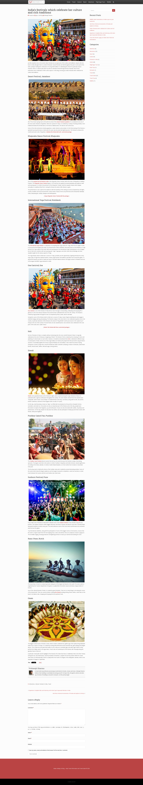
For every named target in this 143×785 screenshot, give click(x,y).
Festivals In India (43, 684)
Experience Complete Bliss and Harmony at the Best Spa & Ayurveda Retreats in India (49, 690)
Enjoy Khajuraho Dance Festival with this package (57, 196)
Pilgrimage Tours (100, 2)
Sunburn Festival (64, 522)
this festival (58, 592)
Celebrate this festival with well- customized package (59, 132)
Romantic (92, 70)
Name (30, 732)
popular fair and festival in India (40, 181)
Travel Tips (92, 78)
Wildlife (109, 2)
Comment (31, 707)
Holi (69, 339)
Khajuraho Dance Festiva (41, 183)
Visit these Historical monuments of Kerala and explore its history (68, 693)
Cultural (79, 2)
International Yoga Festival (36, 245)
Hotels (91, 62)
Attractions (32, 684)
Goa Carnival (31, 310)
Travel (73, 2)
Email (29, 738)
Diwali (29, 396)
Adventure (91, 2)
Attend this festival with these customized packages (56, 327)
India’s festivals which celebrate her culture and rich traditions (55, 11)
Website (30, 744)
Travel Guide (93, 75)
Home (68, 2)
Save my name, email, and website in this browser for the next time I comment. (48, 750)
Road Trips (92, 67)
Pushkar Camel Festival (36, 461)
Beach (85, 2)
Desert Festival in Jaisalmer (63, 122)
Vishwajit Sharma (48, 15)
